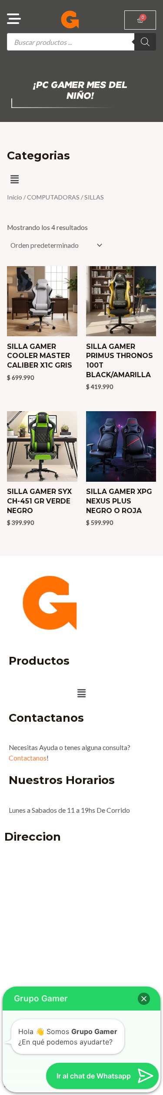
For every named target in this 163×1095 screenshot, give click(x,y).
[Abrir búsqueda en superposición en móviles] (81, 42)
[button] (14, 179)
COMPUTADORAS (53, 197)
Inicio (14, 197)
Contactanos (28, 758)
